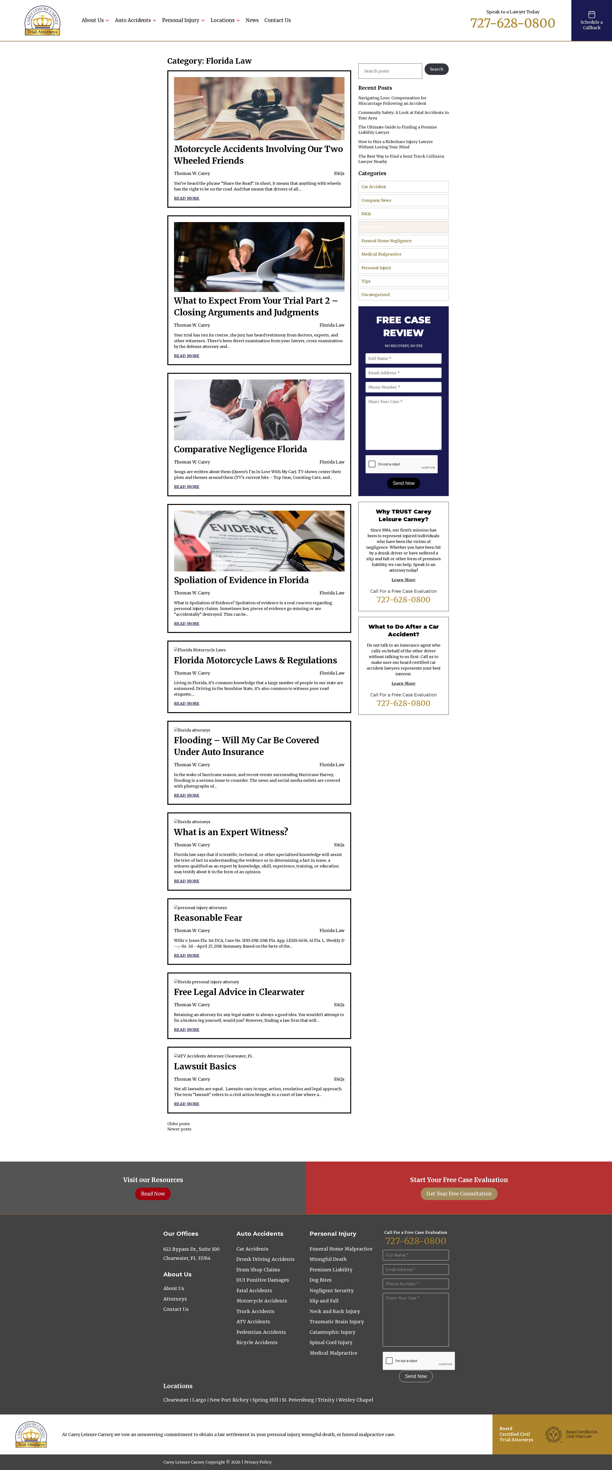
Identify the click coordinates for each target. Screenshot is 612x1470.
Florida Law (332, 325)
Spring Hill (265, 1400)
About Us (93, 20)
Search (436, 69)
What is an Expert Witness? (231, 832)
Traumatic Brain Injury (337, 1322)
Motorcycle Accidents (261, 1301)
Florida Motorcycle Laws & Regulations (255, 660)
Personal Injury (180, 20)
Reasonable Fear (208, 918)
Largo (199, 1400)
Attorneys (175, 1299)
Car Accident (373, 186)
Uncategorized (375, 294)
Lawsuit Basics (205, 1066)
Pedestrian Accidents (261, 1332)
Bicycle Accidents (257, 1342)
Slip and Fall (324, 1301)
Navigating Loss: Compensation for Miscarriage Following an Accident (392, 100)
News (252, 20)
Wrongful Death (328, 1259)
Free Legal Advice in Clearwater (239, 992)
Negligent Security (332, 1290)
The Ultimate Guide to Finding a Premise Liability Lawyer (397, 130)
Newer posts (179, 1129)
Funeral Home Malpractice (341, 1249)
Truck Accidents (255, 1311)
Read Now (153, 1194)
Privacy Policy (258, 1462)
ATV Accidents (253, 1322)
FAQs (339, 173)
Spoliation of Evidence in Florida (241, 580)
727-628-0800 (513, 23)
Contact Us (277, 20)
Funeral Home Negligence (386, 240)
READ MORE (186, 198)
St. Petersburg (298, 1400)
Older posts (178, 1123)
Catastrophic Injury (332, 1332)
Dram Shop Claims (258, 1270)
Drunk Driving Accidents (265, 1259)
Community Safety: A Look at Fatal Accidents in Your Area (403, 115)
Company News (376, 200)
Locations (223, 20)
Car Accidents (252, 1249)
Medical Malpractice (381, 254)
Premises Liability (331, 1270)
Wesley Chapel (355, 1400)
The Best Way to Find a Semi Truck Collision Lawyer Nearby (401, 159)
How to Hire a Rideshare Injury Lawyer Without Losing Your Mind (395, 144)
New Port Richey (229, 1400)
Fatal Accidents (254, 1290)
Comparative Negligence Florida (240, 449)
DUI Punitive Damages (262, 1280)
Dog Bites (321, 1280)
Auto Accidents (133, 20)
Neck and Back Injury (335, 1311)
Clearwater (176, 1400)
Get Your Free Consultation (459, 1194)
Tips (366, 281)
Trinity (326, 1400)
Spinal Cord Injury (331, 1342)
